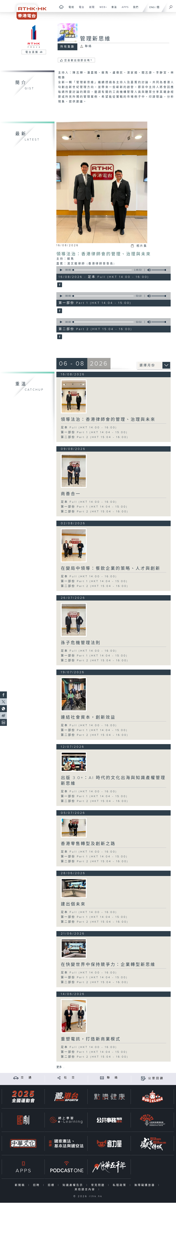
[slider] (159, 270)
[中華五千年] (109, 1167)
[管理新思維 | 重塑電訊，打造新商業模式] (74, 1016)
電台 (80, 9)
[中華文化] (23, 1143)
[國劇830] (23, 1120)
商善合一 (71, 494)
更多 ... (60, 1067)
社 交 (70, 1077)
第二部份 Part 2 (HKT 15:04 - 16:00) (94, 437)
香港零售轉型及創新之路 (88, 843)
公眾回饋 (156, 1078)
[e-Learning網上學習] (66, 1120)
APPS (124, 9)
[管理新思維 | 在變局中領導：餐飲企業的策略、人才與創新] (74, 545)
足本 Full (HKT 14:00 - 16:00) (89, 427)
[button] (61, 270)
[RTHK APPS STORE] (23, 1167)
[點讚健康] (109, 1096)
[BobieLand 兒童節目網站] (152, 1096)
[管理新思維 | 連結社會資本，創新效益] (74, 694)
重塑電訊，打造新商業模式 (91, 1039)
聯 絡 (113, 1077)
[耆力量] (109, 1143)
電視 (70, 9)
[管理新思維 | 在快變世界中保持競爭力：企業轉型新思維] (74, 949)
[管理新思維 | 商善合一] (74, 471)
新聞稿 (21, 1185)
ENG (152, 7)
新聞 (91, 9)
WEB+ (102, 9)
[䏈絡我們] (102, 1077)
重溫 (113, 9)
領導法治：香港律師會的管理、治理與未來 (103, 254)
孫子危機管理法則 (81, 642)
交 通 (26, 1077)
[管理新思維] (59, 285)
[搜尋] (170, 6)
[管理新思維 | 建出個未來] (74, 888)
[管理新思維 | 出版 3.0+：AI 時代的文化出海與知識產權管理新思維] (74, 762)
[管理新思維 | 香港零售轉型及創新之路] (74, 828)
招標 (52, 1185)
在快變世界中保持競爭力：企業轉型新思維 (108, 964)
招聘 (37, 1185)
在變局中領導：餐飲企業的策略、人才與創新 (111, 568)
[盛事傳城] (152, 1143)
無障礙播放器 (145, 1185)
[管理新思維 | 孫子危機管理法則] (74, 620)
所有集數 (67, 46)
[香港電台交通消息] (16, 1077)
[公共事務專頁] (109, 1120)
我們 (134, 9)
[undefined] (61, 7)
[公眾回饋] (143, 1078)
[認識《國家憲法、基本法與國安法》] (66, 1143)
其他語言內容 (86, 1189)
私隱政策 (120, 1185)
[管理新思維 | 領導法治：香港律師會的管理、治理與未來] (74, 396)
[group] (148, 270)
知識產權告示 (74, 1185)
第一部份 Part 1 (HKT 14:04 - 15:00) (94, 432)
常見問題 (98, 1185)
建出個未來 (73, 904)
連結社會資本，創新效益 (88, 717)
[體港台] (66, 1096)
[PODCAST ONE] (66, 1167)
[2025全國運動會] (23, 1096)
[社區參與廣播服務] (152, 1120)
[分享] (59, 1077)
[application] (112, 270)
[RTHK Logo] (29, 9)
